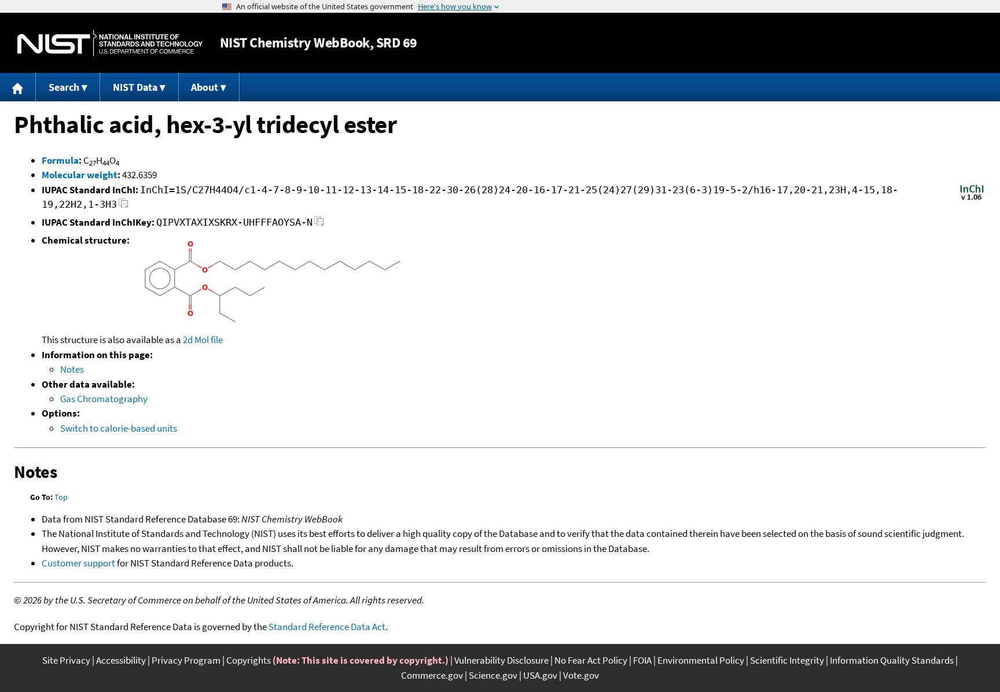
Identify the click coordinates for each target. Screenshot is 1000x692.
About (204, 87)
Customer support (78, 563)
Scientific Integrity (787, 660)
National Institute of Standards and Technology (110, 43)
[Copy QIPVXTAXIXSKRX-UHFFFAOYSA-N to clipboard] (319, 224)
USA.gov (540, 675)
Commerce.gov (432, 675)
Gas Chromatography (104, 398)
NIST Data (135, 87)
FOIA (642, 660)
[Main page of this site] (18, 87)
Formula (60, 160)
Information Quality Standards (892, 660)
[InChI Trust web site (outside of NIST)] (972, 199)
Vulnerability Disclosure (501, 660)
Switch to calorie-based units (118, 428)
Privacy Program (186, 660)
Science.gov (493, 675)
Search (64, 87)
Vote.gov (581, 675)
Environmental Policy (700, 660)
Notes (72, 369)
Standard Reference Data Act (327, 626)
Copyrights (248, 660)
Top (61, 497)
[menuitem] (18, 87)
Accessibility (121, 660)
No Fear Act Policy (590, 660)
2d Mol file (203, 339)
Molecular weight (79, 174)
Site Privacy (66, 660)
